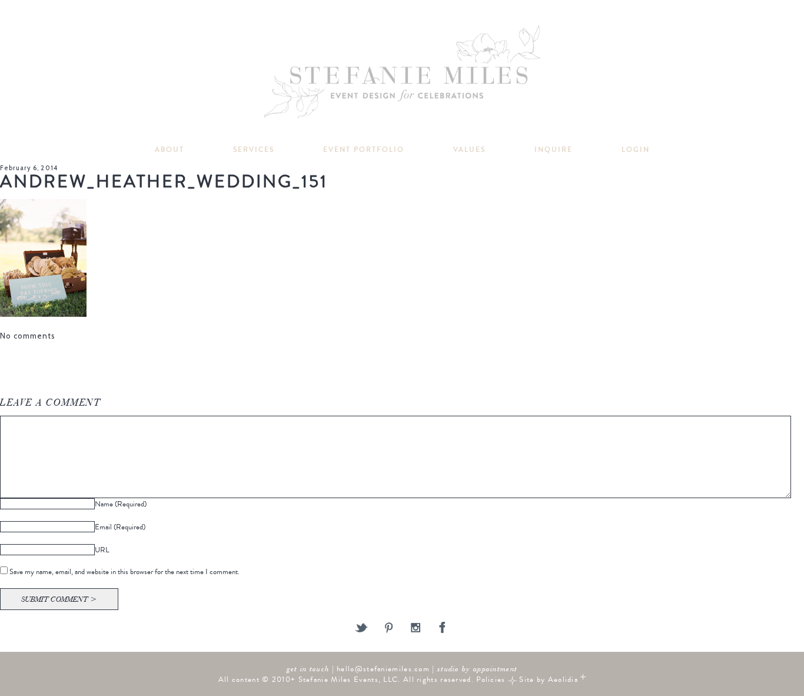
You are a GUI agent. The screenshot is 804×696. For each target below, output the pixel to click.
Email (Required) (120, 527)
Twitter (361, 628)
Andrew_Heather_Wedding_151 (164, 181)
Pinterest (389, 628)
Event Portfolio (363, 149)
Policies (490, 679)
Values (469, 149)
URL (102, 550)
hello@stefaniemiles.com (383, 669)
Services (253, 149)
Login (636, 149)
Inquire (553, 149)
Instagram (416, 628)
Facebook (443, 628)
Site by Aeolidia (548, 679)
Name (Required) (121, 504)
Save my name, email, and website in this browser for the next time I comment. (124, 571)
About (169, 149)
